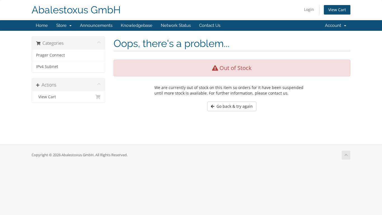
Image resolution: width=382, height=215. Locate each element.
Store (62, 25)
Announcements (96, 25)
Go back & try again (233, 106)
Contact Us (209, 25)
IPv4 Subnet (47, 66)
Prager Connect (50, 55)
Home (42, 25)
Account (334, 25)
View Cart (337, 9)
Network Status (176, 25)
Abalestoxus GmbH (76, 10)
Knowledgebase (136, 25)
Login (309, 9)
